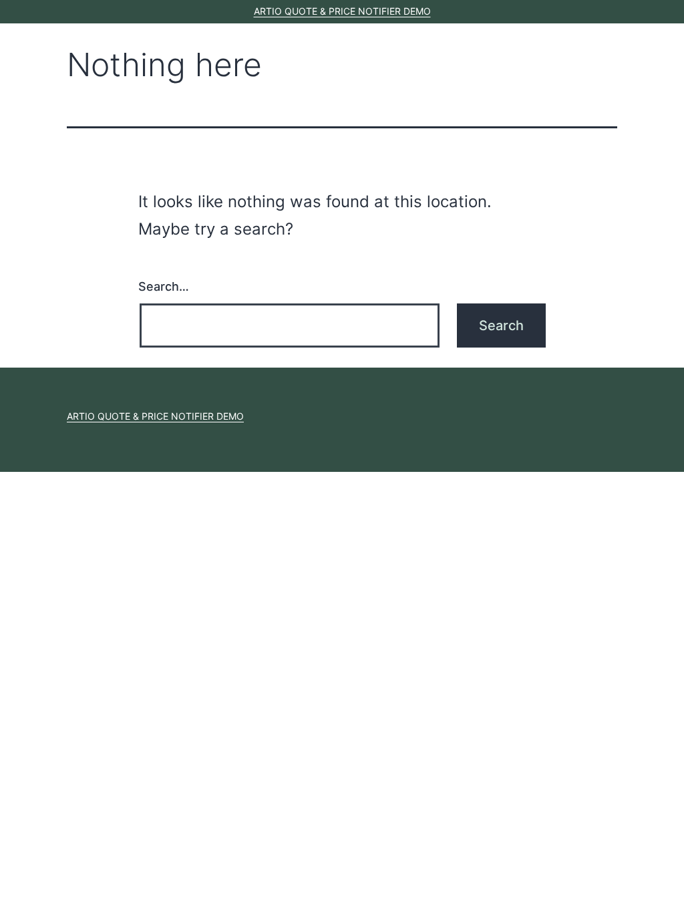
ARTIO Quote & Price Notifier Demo (342, 11)
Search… (163, 286)
